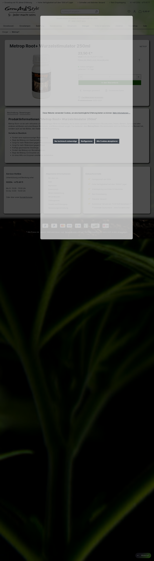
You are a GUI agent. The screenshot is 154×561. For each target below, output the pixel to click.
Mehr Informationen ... (121, 113)
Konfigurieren (87, 141)
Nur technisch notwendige (66, 141)
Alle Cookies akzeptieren (107, 141)
